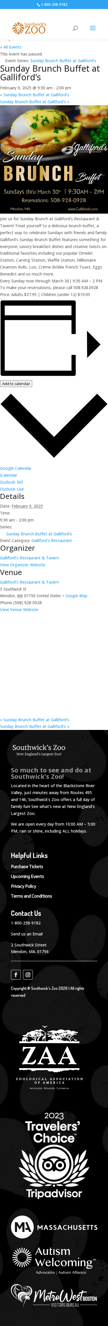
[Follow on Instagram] (28, 975)
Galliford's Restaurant (51, 540)
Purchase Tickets (27, 866)
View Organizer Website (22, 564)
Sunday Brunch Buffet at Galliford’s (34, 94)
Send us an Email (27, 934)
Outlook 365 (11, 482)
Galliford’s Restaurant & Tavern (29, 558)
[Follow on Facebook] (16, 975)
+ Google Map (74, 595)
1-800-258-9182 (26, 923)
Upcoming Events (27, 876)
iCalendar (8, 475)
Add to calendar (16, 383)
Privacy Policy (23, 886)
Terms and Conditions (31, 896)
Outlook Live (12, 489)
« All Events (11, 47)
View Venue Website (19, 609)
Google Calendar (15, 468)
